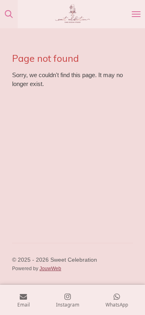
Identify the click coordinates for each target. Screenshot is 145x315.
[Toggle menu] (136, 14)
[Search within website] (9, 14)
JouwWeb (50, 268)
